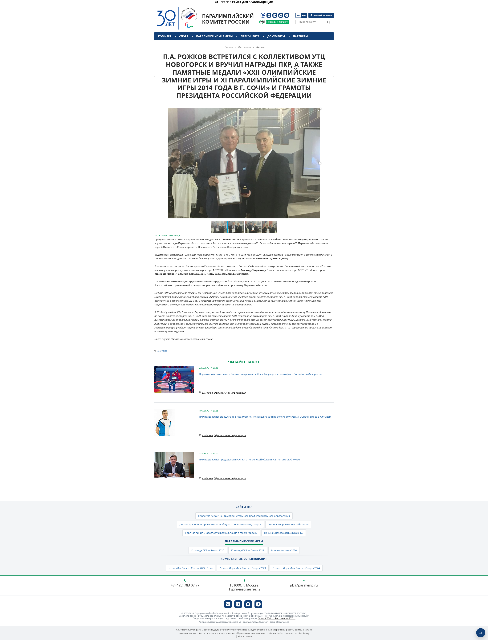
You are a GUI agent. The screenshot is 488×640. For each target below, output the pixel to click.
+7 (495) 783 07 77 (185, 585)
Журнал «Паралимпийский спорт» (288, 524)
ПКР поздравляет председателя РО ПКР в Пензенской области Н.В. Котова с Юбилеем (249, 459)
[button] (320, 110)
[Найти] (328, 22)
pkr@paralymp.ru (304, 585)
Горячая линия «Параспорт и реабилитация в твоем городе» (221, 533)
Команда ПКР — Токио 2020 (207, 550)
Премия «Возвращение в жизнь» (283, 533)
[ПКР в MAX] (280, 15)
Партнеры (300, 36)
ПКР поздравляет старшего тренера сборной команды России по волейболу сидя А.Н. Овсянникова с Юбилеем (265, 416)
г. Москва (162, 350)
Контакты (166, 44)
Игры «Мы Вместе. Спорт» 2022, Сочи (191, 568)
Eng (304, 15)
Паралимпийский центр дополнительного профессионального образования (244, 516)
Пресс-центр (250, 36)
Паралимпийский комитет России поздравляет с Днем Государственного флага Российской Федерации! (260, 374)
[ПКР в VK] (268, 15)
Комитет (164, 36)
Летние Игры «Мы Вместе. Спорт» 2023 (243, 568)
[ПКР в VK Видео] (274, 15)
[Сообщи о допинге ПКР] (277, 22)
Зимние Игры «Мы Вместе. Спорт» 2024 (296, 568)
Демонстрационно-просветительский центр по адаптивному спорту (220, 524)
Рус (298, 15)
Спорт (183, 36)
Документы (276, 36)
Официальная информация (230, 392)
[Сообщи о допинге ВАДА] (262, 22)
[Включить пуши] (480, 632)
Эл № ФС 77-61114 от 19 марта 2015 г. (276, 618)
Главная (229, 47)
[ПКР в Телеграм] (286, 15)
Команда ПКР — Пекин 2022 (247, 550)
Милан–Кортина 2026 (284, 550)
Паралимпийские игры (214, 36)
